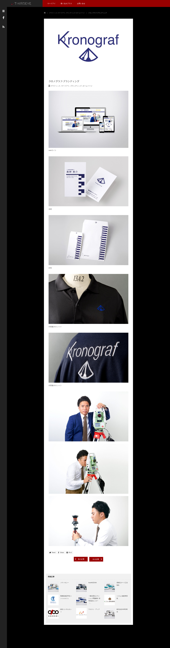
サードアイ (51, 3)
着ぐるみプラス (66, 3)
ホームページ (87, 86)
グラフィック (55, 86)
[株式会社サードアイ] (21, 3)
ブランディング (76, 86)
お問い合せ (81, 3)
